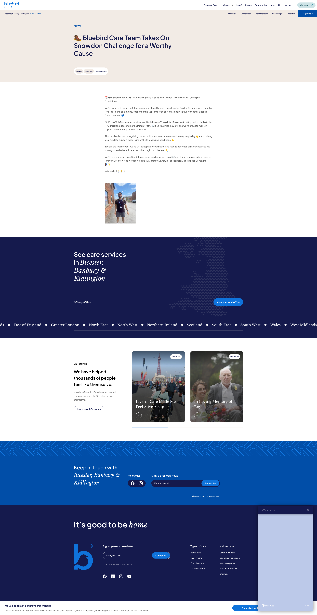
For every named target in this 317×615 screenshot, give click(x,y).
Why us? (227, 5)
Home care (195, 552)
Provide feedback (228, 568)
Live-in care (196, 558)
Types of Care (210, 5)
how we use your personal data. (208, 496)
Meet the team (262, 14)
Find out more (284, 5)
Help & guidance (244, 5)
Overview (232, 14)
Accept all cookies (251, 607)
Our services (246, 14)
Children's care (197, 568)
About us (291, 14)
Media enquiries (227, 563)
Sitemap (224, 574)
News (272, 5)
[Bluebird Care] (11, 7)
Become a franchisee (230, 558)
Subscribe (210, 483)
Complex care (197, 563)
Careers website (227, 552)
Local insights (277, 14)
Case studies (261, 5)
